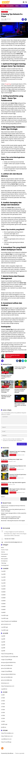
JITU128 (3, 698)
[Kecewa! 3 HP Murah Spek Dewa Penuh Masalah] (21, 384)
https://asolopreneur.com (7, 686)
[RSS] (2, 748)
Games (3, 552)
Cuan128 (3, 571)
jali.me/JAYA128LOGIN (6, 668)
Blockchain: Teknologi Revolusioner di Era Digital (13, 520)
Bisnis (2, 547)
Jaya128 (3, 636)
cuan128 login (4, 627)
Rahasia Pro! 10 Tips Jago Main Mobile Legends (6, 397)
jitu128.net (3, 727)
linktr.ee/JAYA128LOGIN (6, 665)
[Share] (25, 19)
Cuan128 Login (4, 615)
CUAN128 (3, 589)
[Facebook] (17, 361)
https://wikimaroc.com (7, 736)
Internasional (4, 554)
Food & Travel (4, 549)
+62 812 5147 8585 (9, 539)
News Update (4, 558)
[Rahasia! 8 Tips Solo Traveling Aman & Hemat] (7, 370)
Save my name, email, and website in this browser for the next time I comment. (13, 439)
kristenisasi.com (5, 683)
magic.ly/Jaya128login (6, 659)
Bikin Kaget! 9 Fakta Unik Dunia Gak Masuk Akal (20, 405)
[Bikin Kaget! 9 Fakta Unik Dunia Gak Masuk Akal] (21, 398)
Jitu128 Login (4, 724)
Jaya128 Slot (4, 689)
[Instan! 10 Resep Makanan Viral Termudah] (7, 384)
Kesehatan (4, 556)
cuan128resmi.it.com (6, 739)
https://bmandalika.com (7, 733)
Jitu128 (2, 695)
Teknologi (3, 563)
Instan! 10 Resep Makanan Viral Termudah (5, 391)
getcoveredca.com (6, 624)
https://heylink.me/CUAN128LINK (9, 621)
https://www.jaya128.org (7, 653)
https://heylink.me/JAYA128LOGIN (9, 656)
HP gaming (8, 84)
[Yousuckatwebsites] (6, 2)
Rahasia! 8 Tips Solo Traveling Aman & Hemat (6, 377)
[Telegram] (23, 361)
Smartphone (4, 561)
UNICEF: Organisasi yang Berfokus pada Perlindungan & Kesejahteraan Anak (10, 517)
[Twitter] (20, 361)
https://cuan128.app (6, 742)
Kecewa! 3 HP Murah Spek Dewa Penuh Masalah (20, 391)
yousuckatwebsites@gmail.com (13, 542)
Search (3, 496)
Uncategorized (5, 11)
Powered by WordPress (7, 753)
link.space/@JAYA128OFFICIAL (8, 662)
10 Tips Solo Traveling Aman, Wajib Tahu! (20, 367)
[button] (23, 2)
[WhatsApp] (25, 361)
